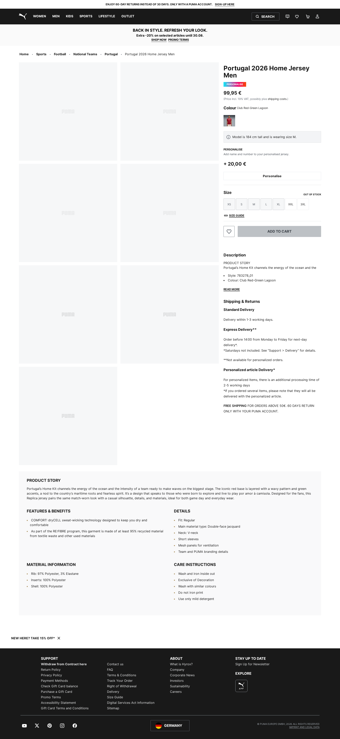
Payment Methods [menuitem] (54, 681)
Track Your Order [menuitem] (120, 681)
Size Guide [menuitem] (115, 697)
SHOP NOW (159, 39)
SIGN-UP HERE (225, 4)
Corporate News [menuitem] (182, 675)
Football (60, 54)
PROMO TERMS (178, 39)
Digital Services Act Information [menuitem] (130, 703)
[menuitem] (39, 16)
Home (24, 54)
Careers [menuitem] (176, 692)
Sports (41, 54)
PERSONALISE (233, 149)
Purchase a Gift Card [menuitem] (56, 692)
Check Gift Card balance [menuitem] (59, 686)
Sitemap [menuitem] (113, 708)
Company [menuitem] (177, 670)
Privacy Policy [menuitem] (51, 675)
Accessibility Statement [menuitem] (58, 703)
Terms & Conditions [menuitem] (121, 675)
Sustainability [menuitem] (180, 686)
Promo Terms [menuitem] (51, 697)
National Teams (85, 54)
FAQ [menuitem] (110, 670)
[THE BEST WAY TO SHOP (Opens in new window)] (241, 686)
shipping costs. (277, 98)
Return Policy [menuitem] (51, 670)
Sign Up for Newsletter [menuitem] (252, 664)
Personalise (272, 176)
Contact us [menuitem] (115, 664)
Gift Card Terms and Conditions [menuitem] (65, 708)
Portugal (111, 54)
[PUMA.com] (22, 16)
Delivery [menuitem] (113, 692)
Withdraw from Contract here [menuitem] (64, 664)
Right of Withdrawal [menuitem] (122, 686)
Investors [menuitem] (177, 681)
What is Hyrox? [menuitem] (181, 664)
